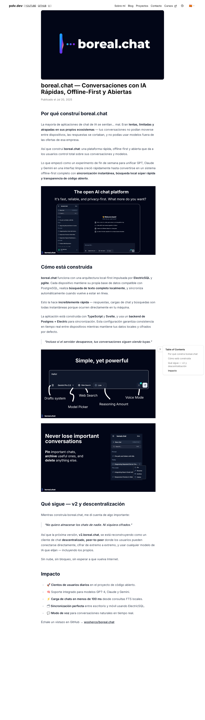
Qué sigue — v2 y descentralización (177, 364)
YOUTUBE (30, 5)
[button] (102, 45)
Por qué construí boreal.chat (183, 354)
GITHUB (42, 5)
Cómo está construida (179, 358)
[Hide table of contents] (160, 349)
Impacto (172, 370)
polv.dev (16, 6)
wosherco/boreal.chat (99, 622)
